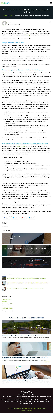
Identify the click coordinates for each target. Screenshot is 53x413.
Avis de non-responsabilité (39, 408)
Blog (11, 15)
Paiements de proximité (7, 303)
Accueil (5, 15)
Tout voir (7, 311)
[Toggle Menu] (51, 3)
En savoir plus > (47, 338)
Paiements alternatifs (7, 299)
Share (7, 217)
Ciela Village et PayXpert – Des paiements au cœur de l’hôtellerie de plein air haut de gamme (26, 278)
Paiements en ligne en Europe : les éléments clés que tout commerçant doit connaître (25, 288)
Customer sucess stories (7, 306)
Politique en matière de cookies (14, 408)
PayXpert (4, 72)
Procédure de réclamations (26, 410)
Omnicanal (4, 301)
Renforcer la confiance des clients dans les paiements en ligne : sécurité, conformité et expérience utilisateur (28, 283)
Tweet (15, 217)
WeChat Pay (27, 35)
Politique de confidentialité (27, 408)
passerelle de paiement (21, 146)
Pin (24, 217)
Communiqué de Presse (7, 308)
